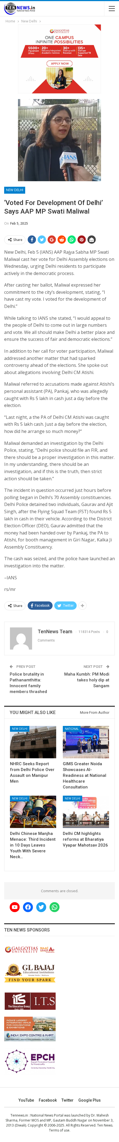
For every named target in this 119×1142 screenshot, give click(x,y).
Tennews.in (19, 1115)
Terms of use (59, 1130)
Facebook (48, 1100)
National (72, 729)
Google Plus (89, 1100)
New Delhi (14, 190)
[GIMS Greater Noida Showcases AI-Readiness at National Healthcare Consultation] (86, 742)
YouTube (26, 1100)
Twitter (67, 1100)
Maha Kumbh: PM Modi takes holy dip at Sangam (86, 680)
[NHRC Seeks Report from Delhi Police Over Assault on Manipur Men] (33, 742)
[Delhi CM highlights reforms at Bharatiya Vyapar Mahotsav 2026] (86, 812)
